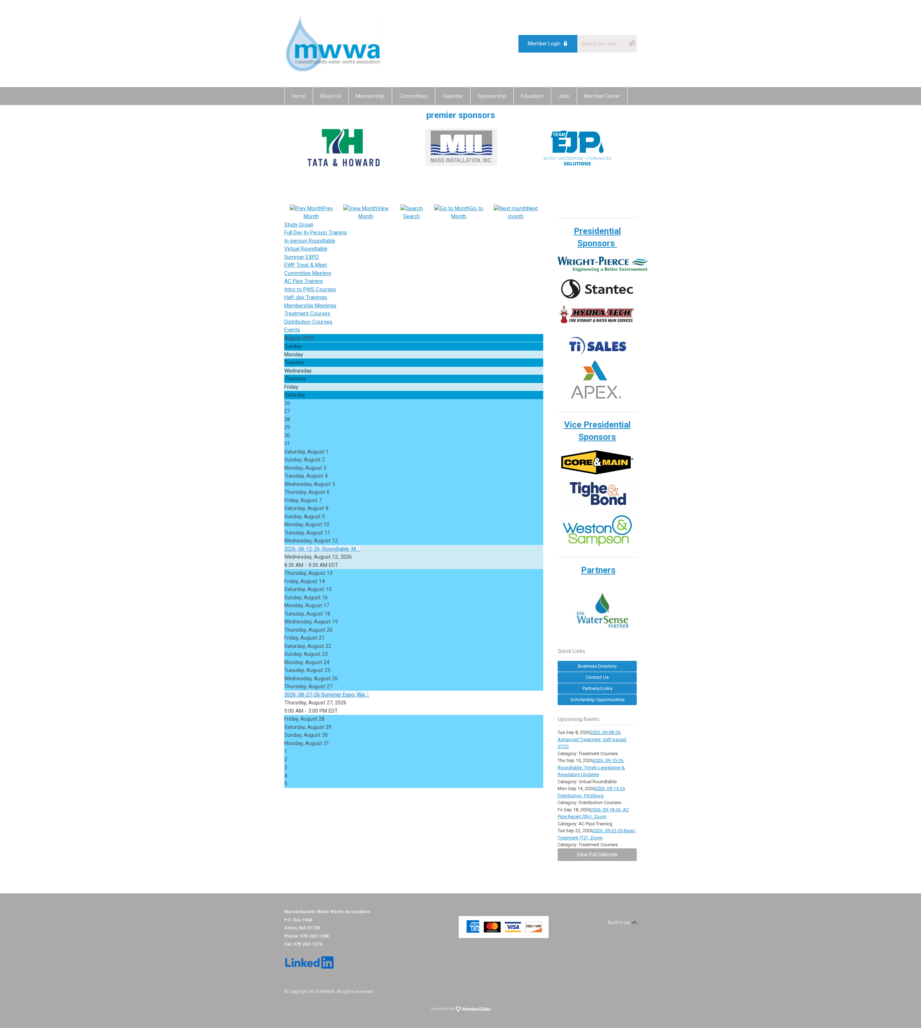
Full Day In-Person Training (315, 232)
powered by (443, 1008)
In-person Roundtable (309, 241)
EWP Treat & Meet (305, 265)
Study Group (298, 224)
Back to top (619, 922)
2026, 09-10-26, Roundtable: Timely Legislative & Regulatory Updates (591, 767)
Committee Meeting (307, 273)
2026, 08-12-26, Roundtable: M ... (322, 549)
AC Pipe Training (303, 281)
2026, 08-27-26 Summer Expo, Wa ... (326, 694)
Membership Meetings (310, 305)
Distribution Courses (308, 322)
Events (292, 329)
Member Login (544, 43)
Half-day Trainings (305, 297)
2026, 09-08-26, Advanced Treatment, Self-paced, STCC (592, 739)
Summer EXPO (301, 257)
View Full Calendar (597, 854)
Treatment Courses (307, 313)
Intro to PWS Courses (310, 289)
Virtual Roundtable (305, 248)
